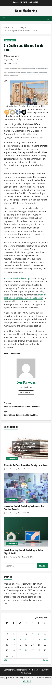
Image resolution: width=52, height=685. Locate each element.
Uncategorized (10, 40)
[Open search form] (48, 18)
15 (45, 639)
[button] (4, 18)
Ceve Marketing (26, 10)
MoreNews (40, 669)
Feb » (45, 660)
